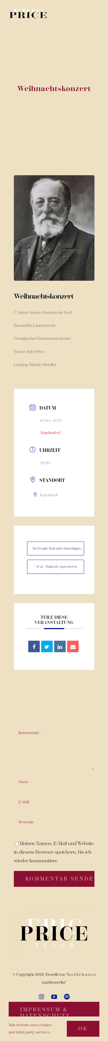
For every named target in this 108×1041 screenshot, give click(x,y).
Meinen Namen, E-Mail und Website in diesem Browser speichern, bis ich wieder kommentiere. (54, 852)
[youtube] (54, 997)
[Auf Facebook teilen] (34, 646)
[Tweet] (47, 646)
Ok (83, 1028)
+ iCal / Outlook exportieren (55, 567)
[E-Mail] (73, 646)
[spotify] (67, 997)
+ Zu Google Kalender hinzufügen (55, 548)
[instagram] (41, 997)
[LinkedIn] (60, 646)
